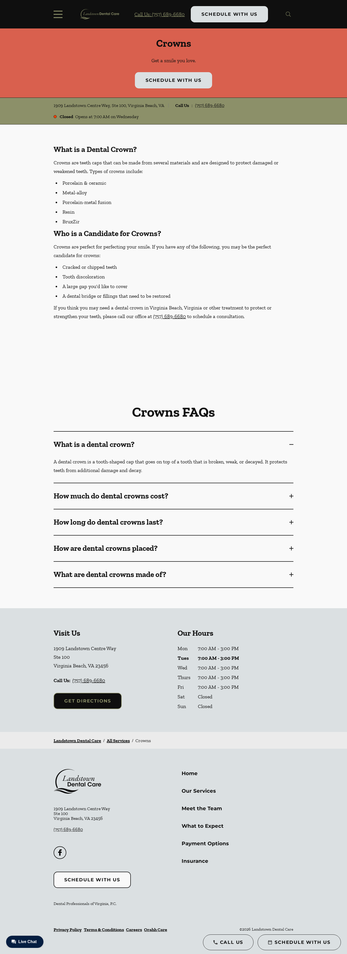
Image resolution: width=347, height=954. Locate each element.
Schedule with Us (229, 14)
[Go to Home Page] (99, 14)
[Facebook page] (60, 852)
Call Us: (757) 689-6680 (159, 14)
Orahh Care (155, 929)
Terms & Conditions (104, 929)
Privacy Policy (68, 929)
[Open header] (59, 14)
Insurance (195, 861)
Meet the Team (202, 808)
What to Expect (203, 826)
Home (190, 773)
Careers (134, 929)
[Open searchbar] (288, 14)
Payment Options (205, 843)
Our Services (199, 791)
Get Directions (87, 701)
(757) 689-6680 (209, 105)
